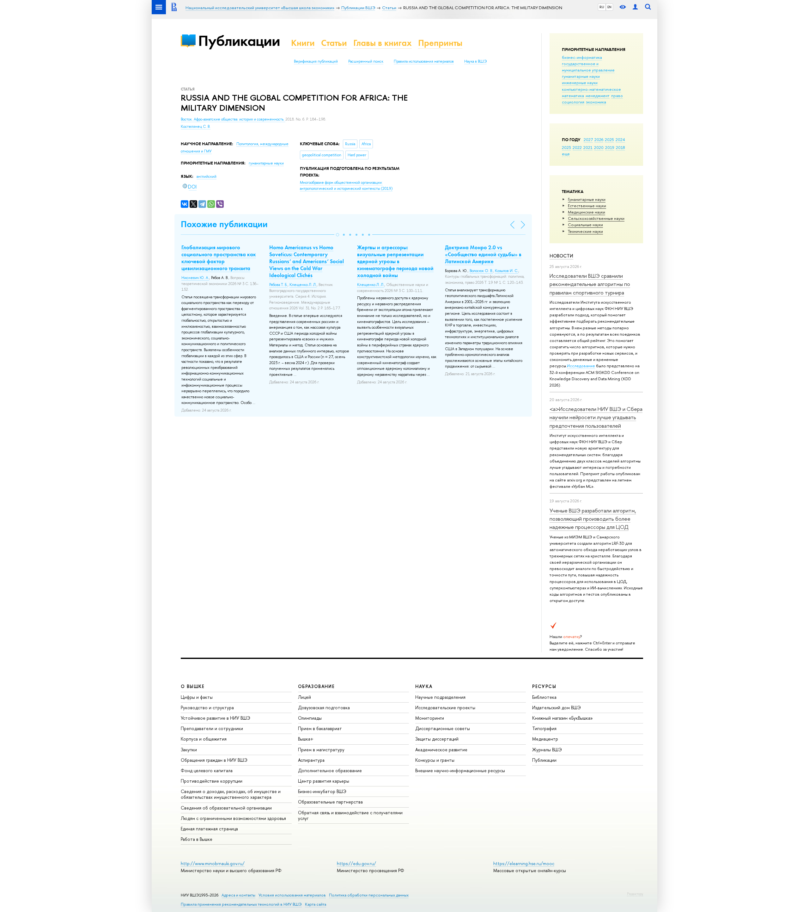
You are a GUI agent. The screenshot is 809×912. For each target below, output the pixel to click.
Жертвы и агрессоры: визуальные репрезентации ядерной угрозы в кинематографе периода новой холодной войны (395, 261)
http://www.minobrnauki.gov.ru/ (213, 863)
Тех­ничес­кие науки (585, 231)
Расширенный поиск (365, 61)
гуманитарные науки (581, 76)
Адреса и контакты (238, 895)
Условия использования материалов (292, 895)
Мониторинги (429, 718)
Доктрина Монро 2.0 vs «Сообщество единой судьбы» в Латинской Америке (483, 254)
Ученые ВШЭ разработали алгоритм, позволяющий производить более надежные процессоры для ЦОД (593, 519)
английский (206, 176)
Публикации (239, 40)
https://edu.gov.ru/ (356, 863)
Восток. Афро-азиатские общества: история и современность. (233, 119)
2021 (588, 147)
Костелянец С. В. (195, 126)
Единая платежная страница (209, 829)
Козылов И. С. (506, 270)
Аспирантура (311, 760)
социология (573, 102)
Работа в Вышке (196, 839)
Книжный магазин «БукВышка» (562, 718)
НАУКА (424, 686)
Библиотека (544, 697)
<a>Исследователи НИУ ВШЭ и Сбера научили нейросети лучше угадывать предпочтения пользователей (596, 417)
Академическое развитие (441, 750)
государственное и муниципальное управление (588, 67)
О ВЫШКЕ (193, 686)
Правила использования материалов (424, 61)
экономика (596, 102)
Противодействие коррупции (211, 781)
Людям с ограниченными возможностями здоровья (233, 818)
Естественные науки (587, 205)
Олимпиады (310, 718)
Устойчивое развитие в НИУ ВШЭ (215, 718)
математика (573, 95)
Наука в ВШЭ (475, 61)
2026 (598, 139)
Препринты (440, 42)
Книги (303, 42)
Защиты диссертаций (437, 739)
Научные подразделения (440, 697)
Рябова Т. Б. (278, 284)
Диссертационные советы (442, 728)
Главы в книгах (382, 42)
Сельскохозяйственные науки (596, 218)
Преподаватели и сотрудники (212, 728)
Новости (561, 255)
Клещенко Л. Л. (303, 284)
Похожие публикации (224, 224)
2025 (609, 139)
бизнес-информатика (582, 57)
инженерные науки (580, 82)
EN (609, 7)
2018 (620, 147)
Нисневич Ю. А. (195, 277)
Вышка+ (305, 739)
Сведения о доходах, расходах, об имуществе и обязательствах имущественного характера (231, 794)
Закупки (189, 750)
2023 (566, 147)
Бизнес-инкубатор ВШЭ (322, 791)
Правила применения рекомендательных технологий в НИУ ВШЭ (241, 904)
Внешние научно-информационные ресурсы (460, 770)
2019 (609, 147)
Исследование (581, 366)
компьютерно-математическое (591, 89)
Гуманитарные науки (586, 199)
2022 (577, 147)
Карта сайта (315, 904)
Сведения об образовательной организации (226, 808)
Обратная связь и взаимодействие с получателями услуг (350, 815)
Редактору (635, 893)
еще (566, 154)
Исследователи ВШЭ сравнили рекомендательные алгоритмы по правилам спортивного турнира (590, 284)
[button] (337, 235)
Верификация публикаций (316, 61)
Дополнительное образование (330, 770)
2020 (599, 147)
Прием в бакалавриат (320, 728)
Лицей (304, 697)
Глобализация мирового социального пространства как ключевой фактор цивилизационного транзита (218, 258)
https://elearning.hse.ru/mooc (523, 863)
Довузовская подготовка (324, 707)
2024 (620, 139)
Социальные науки (585, 224)
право (617, 95)
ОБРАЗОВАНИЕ (316, 686)
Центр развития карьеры (323, 781)
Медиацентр (545, 739)
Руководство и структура (207, 707)
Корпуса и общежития (204, 739)
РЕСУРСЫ (544, 686)
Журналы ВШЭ (547, 750)
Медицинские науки (586, 212)
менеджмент (598, 95)
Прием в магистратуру (321, 750)
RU (601, 7)
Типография (544, 728)
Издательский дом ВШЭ (556, 707)
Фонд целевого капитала (207, 770)
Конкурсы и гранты (434, 760)
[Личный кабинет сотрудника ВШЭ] (635, 7)
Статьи (334, 42)
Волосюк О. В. (481, 270)
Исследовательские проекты (445, 707)
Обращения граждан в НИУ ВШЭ (214, 760)
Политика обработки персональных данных (369, 895)
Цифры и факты (197, 697)
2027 (588, 139)
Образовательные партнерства (330, 802)
